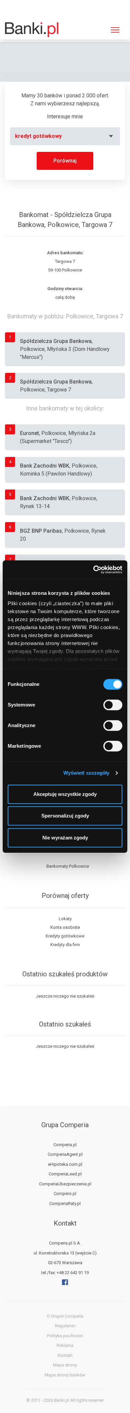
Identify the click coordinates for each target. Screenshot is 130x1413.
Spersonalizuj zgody (65, 815)
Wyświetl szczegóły (86, 773)
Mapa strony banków (65, 1374)
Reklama (65, 1345)
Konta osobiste (65, 927)
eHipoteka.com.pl (65, 1164)
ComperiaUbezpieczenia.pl (65, 1183)
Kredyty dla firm (65, 944)
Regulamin (65, 1325)
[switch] (112, 705)
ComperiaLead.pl (65, 1173)
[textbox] (65, 136)
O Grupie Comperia (65, 1316)
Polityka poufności (65, 1335)
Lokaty (65, 918)
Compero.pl (65, 1193)
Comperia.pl (65, 1144)
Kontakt (65, 1355)
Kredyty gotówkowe (65, 935)
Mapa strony (65, 1364)
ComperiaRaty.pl (65, 1203)
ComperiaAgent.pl (65, 1154)
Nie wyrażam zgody (65, 837)
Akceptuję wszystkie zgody (65, 794)
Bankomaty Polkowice (67, 866)
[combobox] (65, 136)
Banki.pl (61, 1400)
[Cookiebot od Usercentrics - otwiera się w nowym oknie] (93, 569)
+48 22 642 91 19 (73, 1272)
